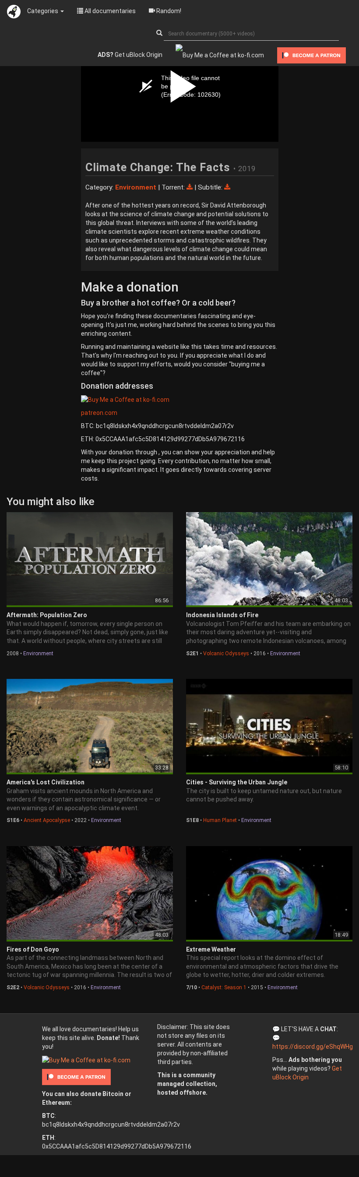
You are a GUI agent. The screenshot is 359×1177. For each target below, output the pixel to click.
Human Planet (220, 820)
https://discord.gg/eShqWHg (312, 1046)
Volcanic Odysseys (226, 653)
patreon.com (99, 412)
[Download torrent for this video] (190, 187)
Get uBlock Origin (130, 54)
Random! (168, 10)
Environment (38, 653)
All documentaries (109, 10)
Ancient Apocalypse (47, 820)
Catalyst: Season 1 (223, 987)
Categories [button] (43, 10)
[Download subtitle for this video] (227, 187)
